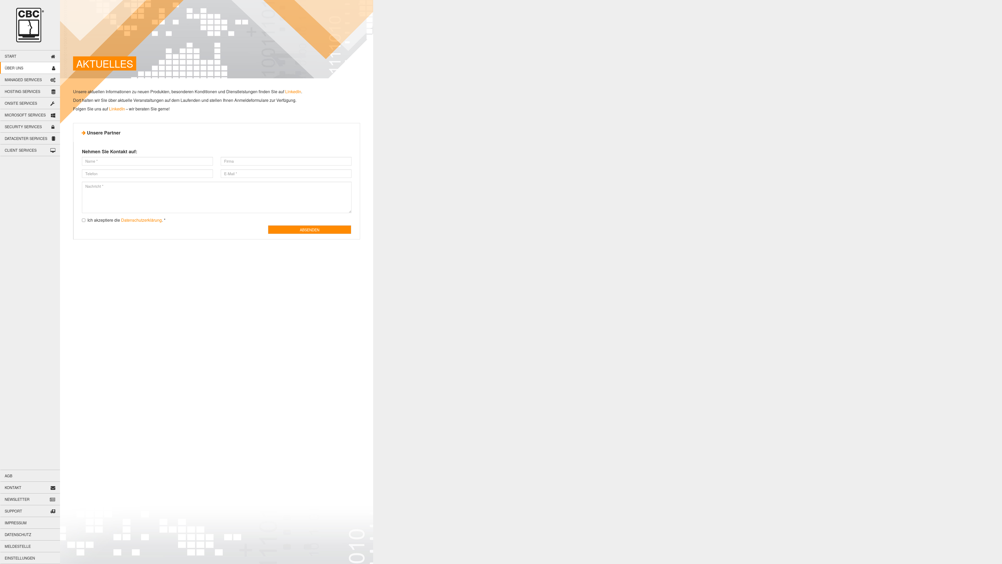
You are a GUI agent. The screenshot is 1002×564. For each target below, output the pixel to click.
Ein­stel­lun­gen (20, 558)
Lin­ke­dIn (293, 92)
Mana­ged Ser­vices (23, 79)
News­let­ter (17, 499)
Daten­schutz (18, 534)
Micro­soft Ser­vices (25, 115)
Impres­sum (16, 522)
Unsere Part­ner (104, 132)
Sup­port (13, 511)
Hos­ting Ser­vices (22, 91)
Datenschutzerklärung (141, 220)
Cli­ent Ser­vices (21, 150)
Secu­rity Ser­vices (23, 126)
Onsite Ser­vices (21, 103)
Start (10, 56)
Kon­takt (13, 487)
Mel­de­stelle (18, 546)
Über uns (14, 67)
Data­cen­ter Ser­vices (26, 138)
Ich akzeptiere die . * (126, 220)
